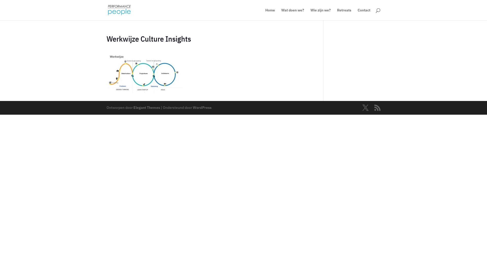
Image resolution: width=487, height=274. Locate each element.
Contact (364, 10)
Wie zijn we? (320, 10)
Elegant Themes (146, 107)
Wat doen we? (292, 10)
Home (270, 10)
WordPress (202, 107)
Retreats (344, 10)
